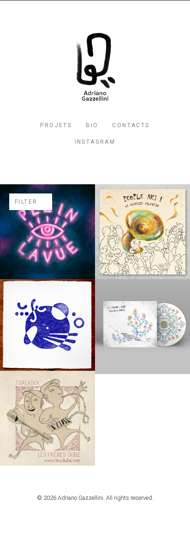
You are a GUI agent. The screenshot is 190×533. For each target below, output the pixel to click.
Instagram (95, 142)
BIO (92, 125)
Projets (56, 125)
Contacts (130, 125)
